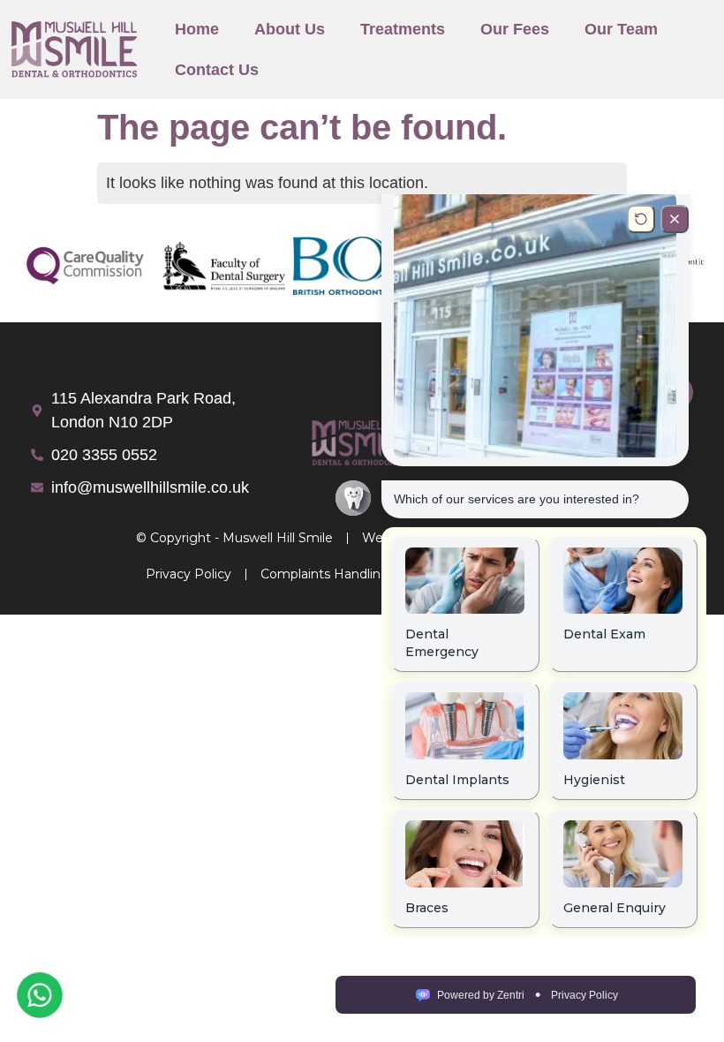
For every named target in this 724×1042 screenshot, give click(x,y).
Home (197, 29)
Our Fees (514, 29)
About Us (289, 29)
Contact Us (217, 70)
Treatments (402, 29)
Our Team (621, 29)
